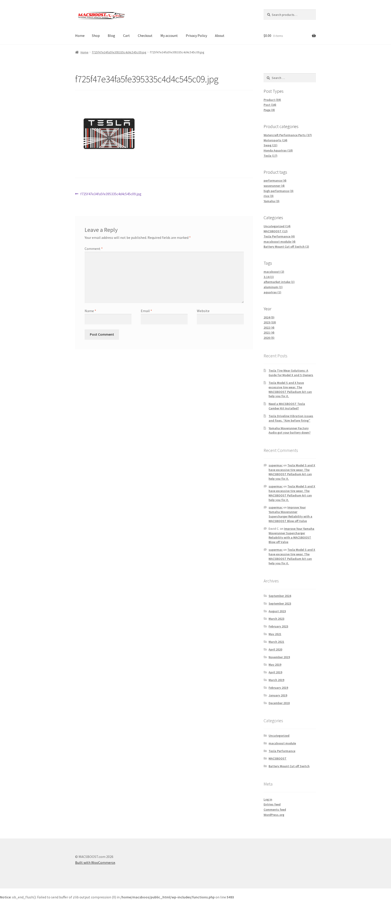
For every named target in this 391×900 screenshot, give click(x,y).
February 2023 (278, 626)
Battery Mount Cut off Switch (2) (286, 247)
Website (203, 311)
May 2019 (275, 665)
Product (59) (272, 100)
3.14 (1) (269, 277)
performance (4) (275, 180)
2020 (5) (269, 338)
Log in (268, 799)
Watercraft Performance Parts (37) (288, 135)
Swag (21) (270, 145)
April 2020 (275, 649)
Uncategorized (279, 736)
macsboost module (282, 743)
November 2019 (279, 657)
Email (146, 311)
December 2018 (279, 703)
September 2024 (280, 596)
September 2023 (280, 603)
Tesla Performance (282, 751)
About (219, 35)
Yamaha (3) (271, 201)
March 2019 (276, 680)
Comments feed (275, 809)
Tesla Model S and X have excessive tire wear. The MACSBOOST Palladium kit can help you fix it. (290, 389)
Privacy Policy (196, 35)
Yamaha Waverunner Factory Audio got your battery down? (289, 430)
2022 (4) (269, 327)
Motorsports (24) (275, 140)
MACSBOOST (277, 758)
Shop (96, 35)
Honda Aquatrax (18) (278, 150)
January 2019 (278, 695)
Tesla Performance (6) (279, 236)
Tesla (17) (270, 156)
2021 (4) (269, 332)
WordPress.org (274, 815)
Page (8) (269, 110)
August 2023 (277, 611)
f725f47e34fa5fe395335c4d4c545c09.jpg (119, 52)
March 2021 (276, 642)
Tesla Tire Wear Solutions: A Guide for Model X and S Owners (291, 372)
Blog (111, 35)
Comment (94, 248)
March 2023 (276, 619)
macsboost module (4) (280, 242)
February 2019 (278, 688)
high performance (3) (278, 191)
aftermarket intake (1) (279, 282)
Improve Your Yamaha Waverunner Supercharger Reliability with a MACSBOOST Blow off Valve (290, 514)
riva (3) (269, 196)
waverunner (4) (274, 186)
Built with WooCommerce (95, 862)
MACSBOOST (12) (276, 231)
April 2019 (275, 672)
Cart (126, 35)
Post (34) (270, 105)
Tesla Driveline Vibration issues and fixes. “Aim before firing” (291, 418)
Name (90, 311)
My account (169, 35)
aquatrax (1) (272, 292)
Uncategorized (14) (277, 226)
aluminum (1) (273, 287)
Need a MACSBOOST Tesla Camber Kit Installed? (287, 406)
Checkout (145, 35)
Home (80, 35)
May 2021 (275, 634)
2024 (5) (269, 317)
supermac (276, 465)
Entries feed (272, 804)
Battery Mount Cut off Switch (289, 766)
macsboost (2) (274, 272)
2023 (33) (270, 322)
